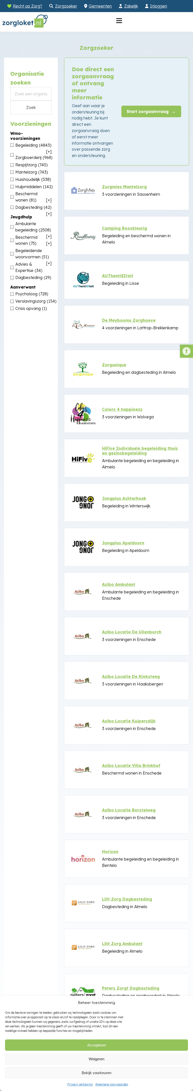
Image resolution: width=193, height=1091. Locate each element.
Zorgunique (114, 364)
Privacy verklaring (80, 1084)
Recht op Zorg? (27, 6)
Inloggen (158, 6)
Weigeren (96, 1059)
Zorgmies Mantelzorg (124, 186)
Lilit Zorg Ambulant (122, 943)
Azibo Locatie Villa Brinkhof (131, 765)
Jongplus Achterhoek (124, 498)
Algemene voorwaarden (111, 1084)
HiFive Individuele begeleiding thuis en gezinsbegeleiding (140, 451)
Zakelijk (131, 6)
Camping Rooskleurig (124, 228)
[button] (186, 351)
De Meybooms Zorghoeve (129, 320)
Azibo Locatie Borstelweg (129, 810)
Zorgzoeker (66, 6)
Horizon (110, 851)
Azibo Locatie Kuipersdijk (129, 720)
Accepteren (96, 1045)
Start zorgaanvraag (151, 111)
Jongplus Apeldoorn (123, 542)
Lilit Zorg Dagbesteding (127, 899)
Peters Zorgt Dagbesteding (130, 988)
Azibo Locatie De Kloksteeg (131, 676)
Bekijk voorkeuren (96, 1073)
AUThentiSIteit (117, 275)
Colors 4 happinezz (122, 409)
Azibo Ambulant (118, 584)
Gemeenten (100, 6)
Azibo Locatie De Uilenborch (131, 631)
